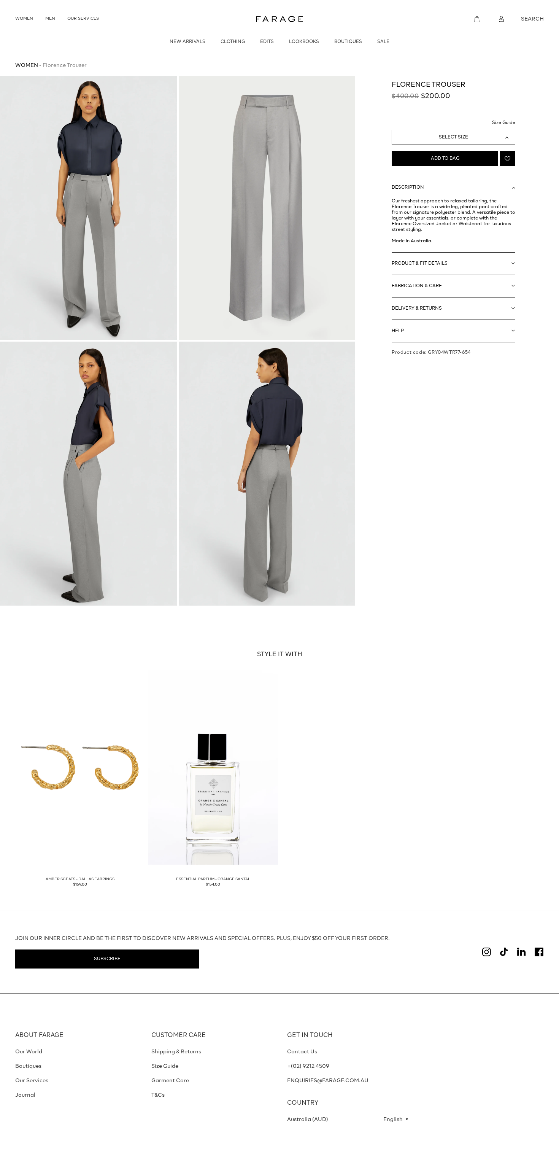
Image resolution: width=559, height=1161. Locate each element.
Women (26, 65)
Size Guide (503, 123)
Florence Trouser (65, 65)
